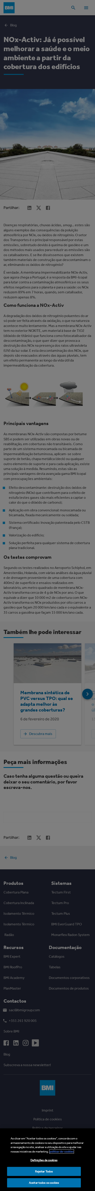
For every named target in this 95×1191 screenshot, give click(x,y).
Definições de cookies (43, 1160)
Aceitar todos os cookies (44, 1182)
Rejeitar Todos (44, 1171)
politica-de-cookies (62, 1151)
